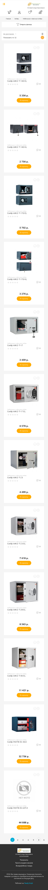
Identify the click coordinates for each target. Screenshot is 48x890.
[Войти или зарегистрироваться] (19, 13)
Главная (8, 18)
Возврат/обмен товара (24, 866)
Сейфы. (17, 18)
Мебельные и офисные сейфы (32, 18)
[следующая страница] (39, 840)
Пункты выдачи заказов (24, 863)
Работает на (24, 883)
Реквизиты (24, 860)
